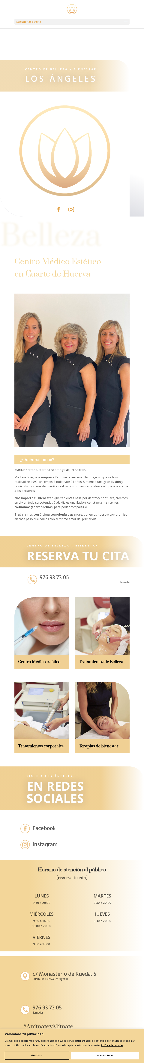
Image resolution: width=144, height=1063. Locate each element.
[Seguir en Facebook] (58, 209)
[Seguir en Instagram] (71, 209)
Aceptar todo (105, 1055)
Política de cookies (112, 1045)
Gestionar (37, 1055)
